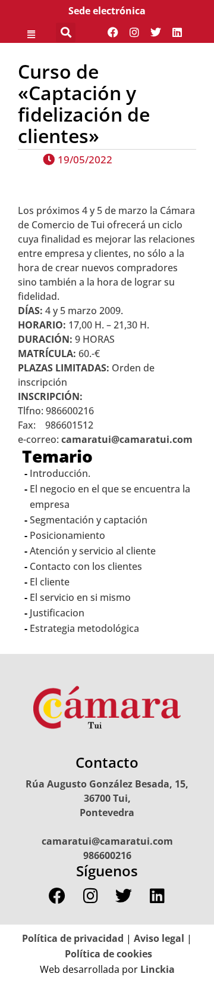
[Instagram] (134, 32)
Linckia (156, 969)
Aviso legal (159, 938)
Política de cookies (108, 953)
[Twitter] (155, 32)
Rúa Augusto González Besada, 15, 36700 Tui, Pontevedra (107, 798)
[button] (31, 32)
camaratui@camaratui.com (127, 439)
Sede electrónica (107, 10)
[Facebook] (113, 32)
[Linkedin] (177, 32)
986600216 (107, 855)
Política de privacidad (73, 938)
